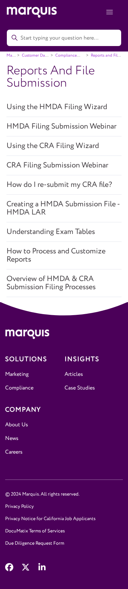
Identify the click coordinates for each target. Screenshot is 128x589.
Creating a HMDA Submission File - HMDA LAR (63, 208)
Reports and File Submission (102, 58)
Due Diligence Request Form (34, 543)
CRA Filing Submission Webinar (57, 165)
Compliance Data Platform (63, 58)
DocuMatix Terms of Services (35, 531)
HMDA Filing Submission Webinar (61, 126)
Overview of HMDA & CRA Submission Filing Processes (51, 283)
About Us (16, 425)
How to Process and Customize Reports (55, 255)
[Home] (64, 335)
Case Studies (80, 388)
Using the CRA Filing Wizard (52, 146)
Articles (74, 374)
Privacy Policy (19, 506)
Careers (14, 452)
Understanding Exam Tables (50, 232)
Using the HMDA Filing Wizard (56, 107)
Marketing (17, 374)
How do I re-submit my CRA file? (59, 185)
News (11, 438)
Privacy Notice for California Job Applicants (50, 518)
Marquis (13, 55)
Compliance (19, 388)
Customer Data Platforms (32, 58)
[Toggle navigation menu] (109, 12)
